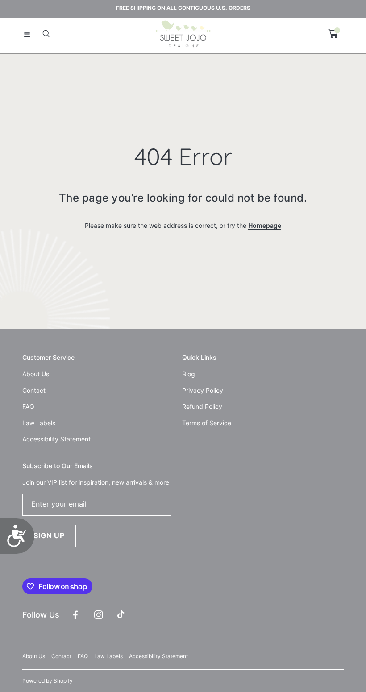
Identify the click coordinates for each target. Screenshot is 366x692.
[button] (27, 34)
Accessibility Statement (158, 656)
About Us (33, 656)
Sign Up (49, 535)
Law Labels (108, 656)
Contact (61, 656)
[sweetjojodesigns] (183, 34)
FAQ (83, 656)
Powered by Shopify (47, 680)
